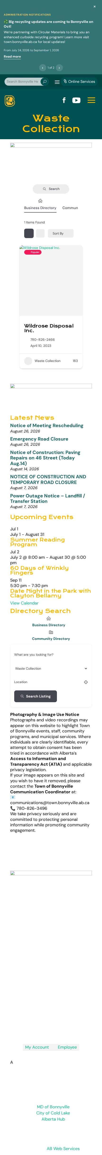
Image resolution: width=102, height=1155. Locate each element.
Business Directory (40, 208)
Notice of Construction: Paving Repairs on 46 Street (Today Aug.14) (45, 457)
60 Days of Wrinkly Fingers (39, 570)
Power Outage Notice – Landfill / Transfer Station (47, 498)
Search (54, 189)
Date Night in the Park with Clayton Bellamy (50, 593)
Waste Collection (47, 361)
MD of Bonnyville (53, 1107)
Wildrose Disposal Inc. (49, 328)
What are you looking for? (33, 654)
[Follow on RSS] (41, 1029)
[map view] (40, 233)
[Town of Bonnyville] (10, 101)
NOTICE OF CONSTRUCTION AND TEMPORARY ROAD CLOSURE (48, 479)
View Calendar (24, 603)
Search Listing (38, 696)
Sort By (58, 233)
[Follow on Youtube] (60, 1029)
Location (20, 682)
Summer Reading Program (37, 542)
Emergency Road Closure (39, 439)
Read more (12, 57)
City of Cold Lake (53, 1113)
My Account (37, 1047)
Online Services (79, 81)
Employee (65, 1047)
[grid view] (29, 233)
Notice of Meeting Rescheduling (46, 425)
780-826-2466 (42, 339)
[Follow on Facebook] (51, 1029)
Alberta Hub (53, 1119)
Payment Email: (44, 990)
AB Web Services (63, 1148)
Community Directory (51, 638)
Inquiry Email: (40, 971)
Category (21, 668)
